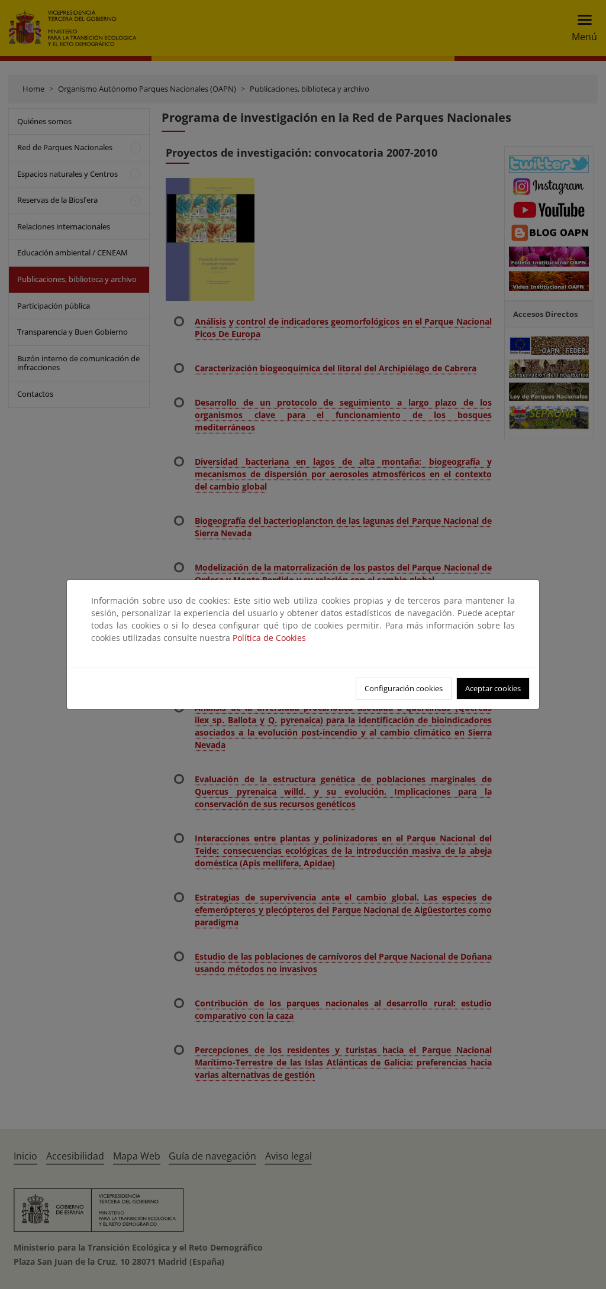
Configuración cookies (404, 688)
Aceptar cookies (493, 688)
